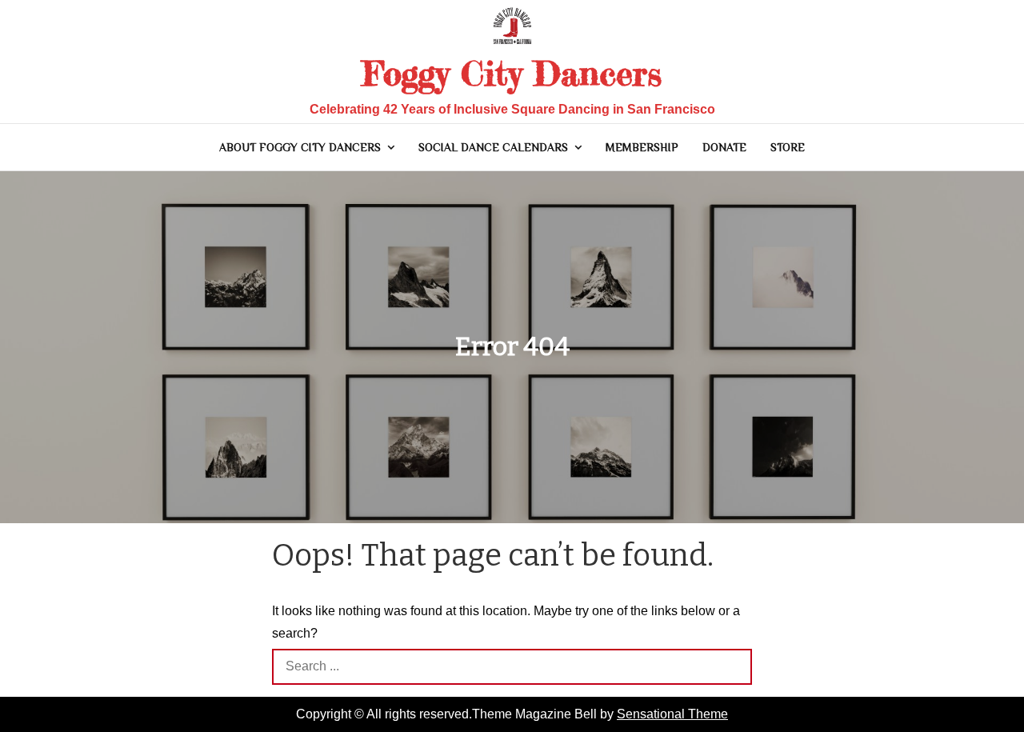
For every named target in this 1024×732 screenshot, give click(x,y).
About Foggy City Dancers (300, 147)
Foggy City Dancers (512, 73)
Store (787, 147)
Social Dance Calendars (493, 147)
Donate (724, 147)
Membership (642, 147)
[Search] (734, 667)
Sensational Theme (672, 714)
